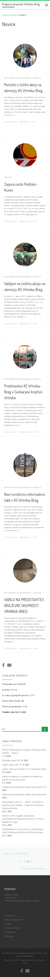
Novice (14, 15)
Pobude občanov (11, 928)
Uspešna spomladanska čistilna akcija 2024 (21, 787)
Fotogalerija (9, 915)
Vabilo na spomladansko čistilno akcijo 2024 (22, 794)
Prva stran (8, 936)
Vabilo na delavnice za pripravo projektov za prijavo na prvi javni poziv (22, 778)
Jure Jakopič (12, 122)
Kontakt (7, 923)
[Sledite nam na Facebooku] (3, 665)
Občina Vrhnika (12, 894)
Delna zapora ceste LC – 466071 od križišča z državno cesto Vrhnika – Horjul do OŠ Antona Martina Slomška (22, 805)
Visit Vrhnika (11, 897)
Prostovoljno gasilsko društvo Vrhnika (22, 900)
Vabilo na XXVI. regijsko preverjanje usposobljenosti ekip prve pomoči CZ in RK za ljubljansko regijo (23, 818)
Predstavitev (9, 932)
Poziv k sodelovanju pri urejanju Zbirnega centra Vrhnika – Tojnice (24, 751)
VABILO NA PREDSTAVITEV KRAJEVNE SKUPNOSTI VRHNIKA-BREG (24, 605)
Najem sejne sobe (10, 764)
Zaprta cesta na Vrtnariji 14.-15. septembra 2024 (24, 769)
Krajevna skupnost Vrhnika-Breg (26, 953)
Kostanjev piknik (9, 760)
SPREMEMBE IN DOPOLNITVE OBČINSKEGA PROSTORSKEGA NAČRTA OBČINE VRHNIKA (22, 831)
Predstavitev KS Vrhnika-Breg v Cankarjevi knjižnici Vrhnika (23, 391)
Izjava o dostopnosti (13, 919)
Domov (5, 15)
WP (16, 960)
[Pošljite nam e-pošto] (9, 665)
